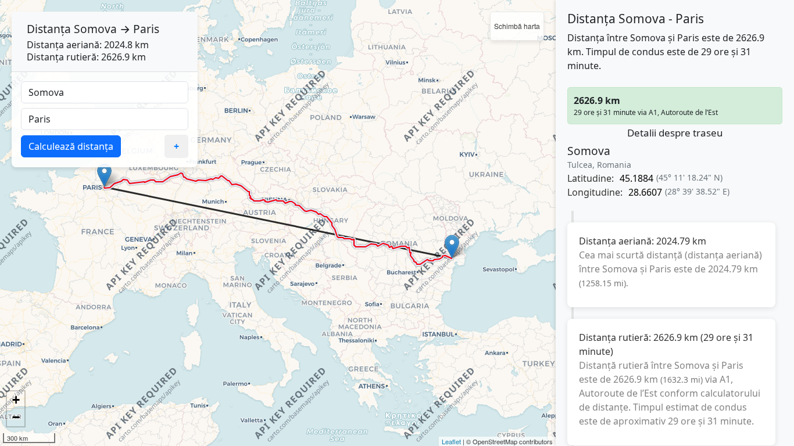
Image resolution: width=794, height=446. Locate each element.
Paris (146, 29)
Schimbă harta (517, 26)
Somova (95, 29)
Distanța (49, 29)
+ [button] (16, 400)
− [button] (16, 417)
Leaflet (451, 441)
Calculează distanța (70, 146)
